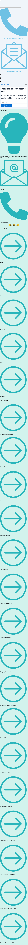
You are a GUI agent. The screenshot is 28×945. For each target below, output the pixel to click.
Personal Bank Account (6, 738)
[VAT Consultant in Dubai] (14, 803)
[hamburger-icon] (26, 85)
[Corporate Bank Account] (14, 600)
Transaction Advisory (5, 637)
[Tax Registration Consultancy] (14, 871)
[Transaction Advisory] (14, 634)
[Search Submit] (2, 105)
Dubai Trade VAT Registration (7, 840)
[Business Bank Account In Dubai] (14, 905)
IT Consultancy (4, 569)
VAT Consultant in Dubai (6, 806)
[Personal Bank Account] (14, 734)
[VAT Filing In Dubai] (14, 768)
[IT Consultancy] (14, 566)
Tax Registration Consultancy (7, 874)
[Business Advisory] (14, 532)
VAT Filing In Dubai (5, 772)
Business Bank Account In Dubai (8, 908)
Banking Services (4, 467)
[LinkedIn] (14, 81)
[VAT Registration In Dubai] (14, 430)
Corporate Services (5, 501)
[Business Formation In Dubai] (14, 939)
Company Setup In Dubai (6, 672)
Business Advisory (5, 535)
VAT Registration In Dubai (6, 434)
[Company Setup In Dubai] (14, 668)
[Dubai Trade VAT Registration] (14, 837)
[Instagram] (14, 75)
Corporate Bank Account (6, 603)
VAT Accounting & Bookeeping (8, 705)
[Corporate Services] (14, 497)
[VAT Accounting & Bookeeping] (14, 702)
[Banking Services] (14, 463)
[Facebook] (14, 78)
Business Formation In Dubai (7, 943)
